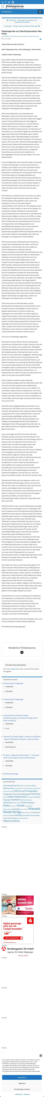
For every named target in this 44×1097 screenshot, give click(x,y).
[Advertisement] (18, 860)
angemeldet (15, 669)
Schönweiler (26, 815)
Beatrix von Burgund (26, 785)
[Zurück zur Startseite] (22, 6)
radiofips (18, 815)
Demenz (5, 791)
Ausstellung (7, 785)
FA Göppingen (31, 791)
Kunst (20, 805)
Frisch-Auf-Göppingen (21, 794)
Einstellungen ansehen (22, 1089)
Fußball (5, 797)
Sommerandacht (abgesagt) (13, 683)
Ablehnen (22, 1083)
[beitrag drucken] (40, 39)
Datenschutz (18, 1094)
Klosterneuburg (27, 802)
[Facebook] (6, 1)
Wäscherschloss (11, 820)
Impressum (26, 1094)
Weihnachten (19, 818)
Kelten (15, 802)
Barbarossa (16, 785)
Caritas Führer (18, 788)
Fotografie (7, 794)
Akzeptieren (22, 1077)
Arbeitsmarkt (25, 36)
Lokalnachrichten (34, 36)
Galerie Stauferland (16, 796)
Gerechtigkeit (30, 797)
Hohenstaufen (8, 803)
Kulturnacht (14, 806)
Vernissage (12, 818)
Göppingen (7, 800)
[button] (41, 1056)
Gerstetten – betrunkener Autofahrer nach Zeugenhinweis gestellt (23, 21)
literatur (21, 809)
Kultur (6, 805)
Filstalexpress (7, 12)
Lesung (15, 809)
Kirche (19, 803)
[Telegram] (13, 1)
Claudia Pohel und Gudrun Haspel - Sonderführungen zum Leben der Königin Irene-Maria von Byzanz (20, 717)
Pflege (12, 815)
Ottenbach (36, 812)
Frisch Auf (35, 794)
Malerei (26, 809)
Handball (15, 799)
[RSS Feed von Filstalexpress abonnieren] (3, 1)
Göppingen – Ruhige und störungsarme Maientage (20, 26)
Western (25, 818)
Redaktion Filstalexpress (11, 36)
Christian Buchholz (27, 788)
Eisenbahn (11, 791)
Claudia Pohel (36, 788)
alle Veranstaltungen (10, 774)
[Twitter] (9, 1)
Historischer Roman (26, 800)
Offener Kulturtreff (26, 812)
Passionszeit (6, 815)
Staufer (5, 818)
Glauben (37, 797)
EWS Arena (19, 791)
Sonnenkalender (35, 815)
